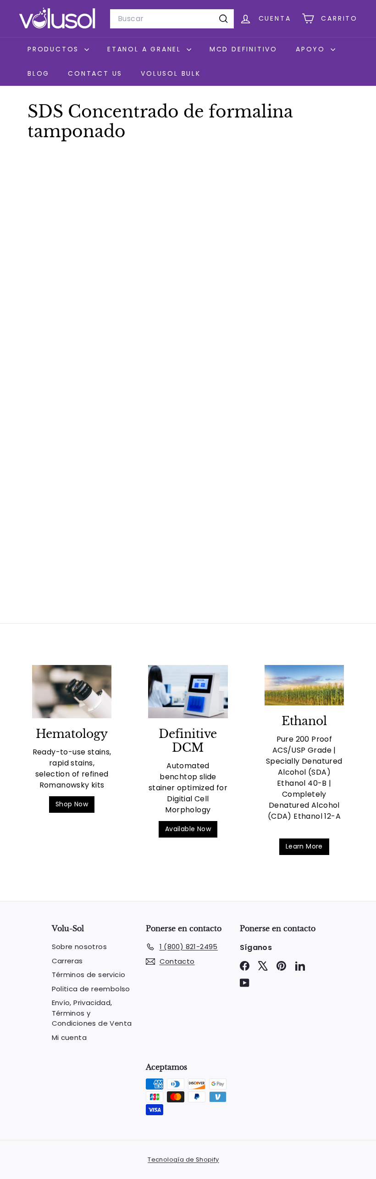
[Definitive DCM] (187, 691)
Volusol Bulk (171, 73)
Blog (39, 73)
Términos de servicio (89, 974)
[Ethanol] (304, 685)
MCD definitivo (243, 49)
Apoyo (312, 49)
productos (55, 49)
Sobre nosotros (79, 946)
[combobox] (172, 18)
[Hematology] (71, 691)
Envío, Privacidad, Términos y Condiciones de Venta (92, 1013)
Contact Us (95, 73)
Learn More (304, 846)
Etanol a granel (145, 49)
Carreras (67, 961)
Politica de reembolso (91, 989)
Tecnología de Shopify (183, 1159)
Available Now (188, 828)
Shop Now (71, 804)
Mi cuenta (69, 1037)
